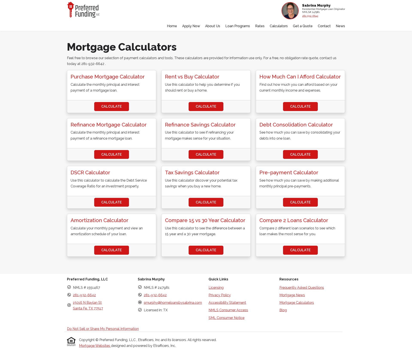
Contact (324, 26)
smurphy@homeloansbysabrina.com (173, 303)
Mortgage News (292, 295)
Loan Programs (237, 26)
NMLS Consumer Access (228, 310)
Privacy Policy (220, 295)
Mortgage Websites (95, 346)
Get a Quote (303, 26)
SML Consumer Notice (226, 318)
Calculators (279, 26)
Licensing (216, 288)
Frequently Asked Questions (301, 288)
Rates (260, 26)
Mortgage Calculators (296, 303)
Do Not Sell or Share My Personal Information (103, 329)
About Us (212, 26)
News (340, 26)
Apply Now (191, 26)
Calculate (111, 106)
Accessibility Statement (227, 303)
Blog (283, 310)
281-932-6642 (310, 15)
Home (172, 26)
